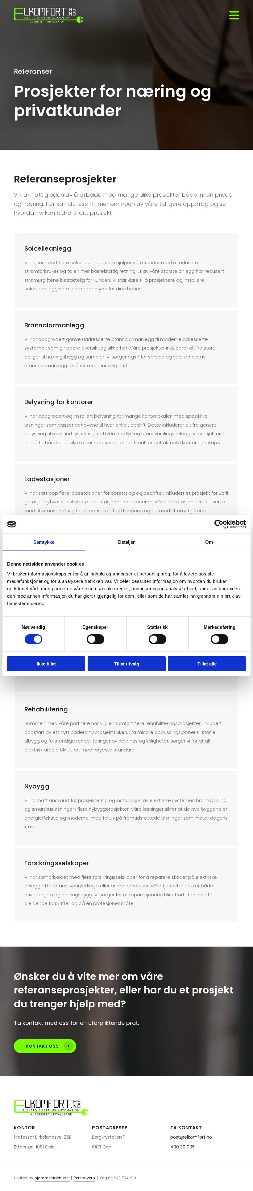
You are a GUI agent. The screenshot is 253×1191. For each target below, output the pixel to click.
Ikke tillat (46, 663)
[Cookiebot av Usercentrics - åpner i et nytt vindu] (219, 524)
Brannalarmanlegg (54, 325)
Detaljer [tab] (126, 542)
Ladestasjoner (47, 479)
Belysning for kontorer (58, 402)
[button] (45, 1046)
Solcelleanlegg (48, 248)
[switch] (95, 639)
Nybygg (36, 786)
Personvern (84, 1178)
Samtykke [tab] (44, 542)
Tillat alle (207, 663)
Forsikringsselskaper (56, 863)
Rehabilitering (46, 709)
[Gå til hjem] (48, 15)
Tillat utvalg (126, 663)
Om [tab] (209, 542)
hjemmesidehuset (52, 1178)
